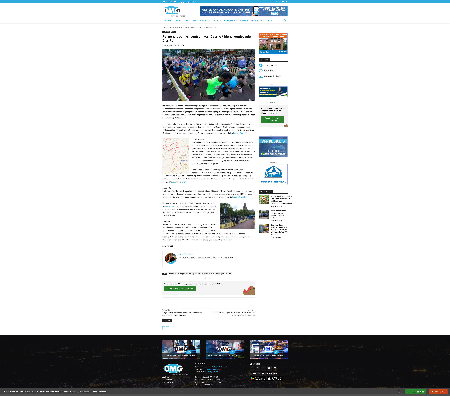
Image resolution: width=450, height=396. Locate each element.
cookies (27, 391)
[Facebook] (273, 1)
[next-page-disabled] (167, 327)
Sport (173, 32)
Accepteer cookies (415, 392)
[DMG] (181, 11)
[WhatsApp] (189, 302)
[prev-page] (163, 327)
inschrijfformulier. (240, 133)
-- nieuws (166, 32)
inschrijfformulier (239, 197)
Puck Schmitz (179, 45)
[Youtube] (283, 1)
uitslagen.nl (227, 240)
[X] (184, 302)
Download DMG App (272, 76)
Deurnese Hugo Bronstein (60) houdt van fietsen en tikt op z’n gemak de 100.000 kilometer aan (279, 229)
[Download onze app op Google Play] (258, 380)
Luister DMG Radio (271, 65)
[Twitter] (276, 1)
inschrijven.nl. (171, 206)
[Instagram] (279, 1)
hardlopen (220, 274)
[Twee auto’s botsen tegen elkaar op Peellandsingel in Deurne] (264, 214)
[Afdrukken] (194, 302)
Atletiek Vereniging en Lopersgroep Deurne (184, 274)
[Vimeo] (286, 1)
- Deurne (171, 28)
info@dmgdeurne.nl (212, 372)
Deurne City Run (208, 274)
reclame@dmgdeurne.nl (214, 369)
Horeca (229, 274)
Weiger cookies (438, 392)
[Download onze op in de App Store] (275, 380)
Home (164, 28)
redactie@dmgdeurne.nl (217, 366)
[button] (243, 11)
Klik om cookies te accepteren (179, 288)
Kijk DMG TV (269, 70)
